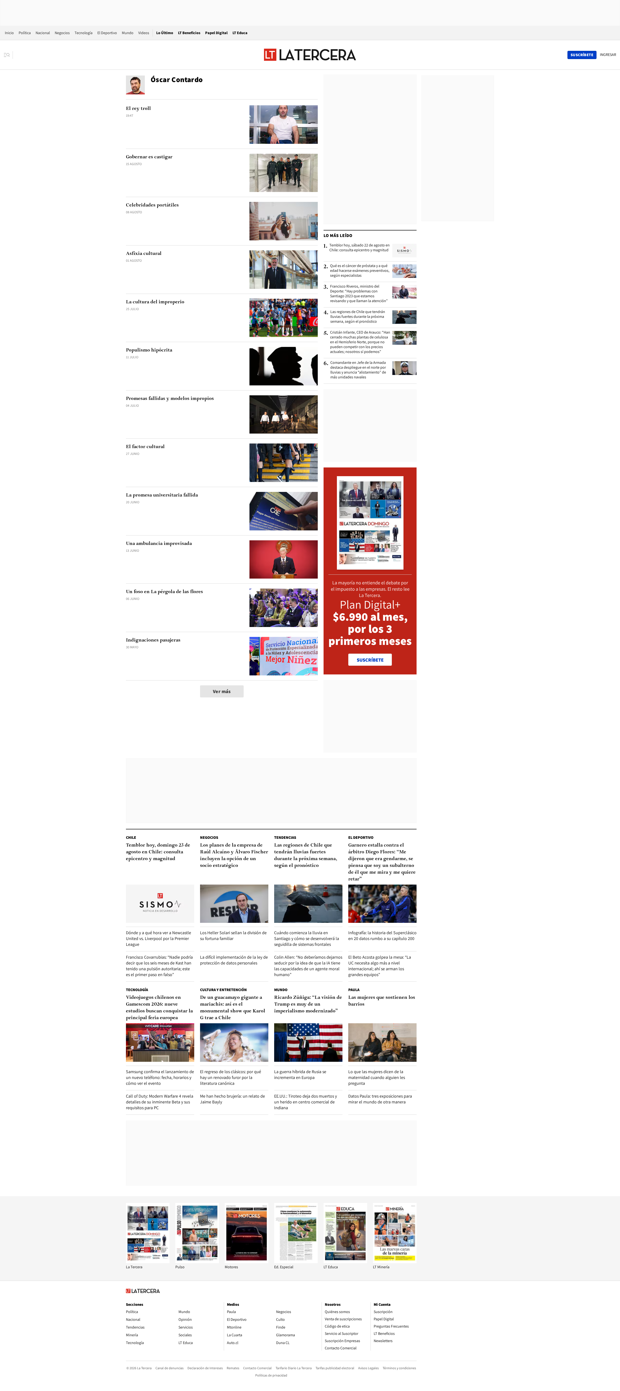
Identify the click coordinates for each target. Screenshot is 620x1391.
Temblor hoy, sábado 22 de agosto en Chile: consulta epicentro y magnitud (359, 247)
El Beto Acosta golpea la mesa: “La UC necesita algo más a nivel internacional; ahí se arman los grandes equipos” (379, 965)
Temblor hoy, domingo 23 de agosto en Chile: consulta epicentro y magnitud (158, 852)
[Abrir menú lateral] (8, 55)
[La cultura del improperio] (283, 318)
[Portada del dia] (370, 567)
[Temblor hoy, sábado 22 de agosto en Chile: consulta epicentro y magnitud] (404, 250)
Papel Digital (216, 32)
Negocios (62, 32)
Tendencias (285, 837)
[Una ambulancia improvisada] (283, 559)
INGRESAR (608, 55)
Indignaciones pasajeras (153, 640)
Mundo (127, 32)
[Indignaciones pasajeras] (283, 656)
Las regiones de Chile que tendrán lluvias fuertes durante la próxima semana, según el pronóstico (357, 316)
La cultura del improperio (155, 302)
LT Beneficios (189, 32)
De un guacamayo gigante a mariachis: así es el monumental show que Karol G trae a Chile (232, 1007)
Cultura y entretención (223, 989)
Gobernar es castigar (149, 157)
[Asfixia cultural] (283, 269)
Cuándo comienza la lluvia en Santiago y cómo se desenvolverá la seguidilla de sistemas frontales (306, 938)
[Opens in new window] (246, 1261)
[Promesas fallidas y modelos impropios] (283, 414)
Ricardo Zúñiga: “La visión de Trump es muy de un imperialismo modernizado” (308, 1004)
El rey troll (138, 108)
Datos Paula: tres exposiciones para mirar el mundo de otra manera (380, 1099)
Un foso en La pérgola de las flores (164, 591)
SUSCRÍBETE (370, 660)
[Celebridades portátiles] (283, 221)
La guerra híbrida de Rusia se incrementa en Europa (300, 1074)
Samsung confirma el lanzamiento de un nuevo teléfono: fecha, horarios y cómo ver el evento (160, 1077)
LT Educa (240, 32)
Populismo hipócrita (149, 350)
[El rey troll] (283, 124)
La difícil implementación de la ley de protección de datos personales (234, 960)
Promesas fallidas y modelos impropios (170, 398)
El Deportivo (107, 32)
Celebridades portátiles (152, 205)
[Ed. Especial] (296, 1261)
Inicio (9, 32)
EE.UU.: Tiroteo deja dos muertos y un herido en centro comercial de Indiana (305, 1101)
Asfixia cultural (144, 253)
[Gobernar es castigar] (283, 173)
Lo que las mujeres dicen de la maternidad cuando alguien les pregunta (376, 1077)
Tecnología (84, 32)
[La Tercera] (148, 1261)
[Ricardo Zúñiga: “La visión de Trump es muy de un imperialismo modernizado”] (308, 1042)
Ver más (222, 691)
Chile (131, 837)
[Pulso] (197, 1261)
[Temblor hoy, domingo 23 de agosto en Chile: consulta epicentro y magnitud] (160, 904)
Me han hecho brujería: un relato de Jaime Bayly (232, 1099)
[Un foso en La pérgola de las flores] (283, 607)
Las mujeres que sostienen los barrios (381, 1001)
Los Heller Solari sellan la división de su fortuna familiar (233, 935)
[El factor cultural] (283, 462)
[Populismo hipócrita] (283, 366)
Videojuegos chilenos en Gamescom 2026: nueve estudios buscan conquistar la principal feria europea (159, 1007)
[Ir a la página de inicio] (310, 54)
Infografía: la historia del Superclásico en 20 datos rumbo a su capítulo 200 (382, 935)
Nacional (43, 32)
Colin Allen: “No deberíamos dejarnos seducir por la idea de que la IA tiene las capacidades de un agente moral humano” (308, 965)
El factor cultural (145, 446)
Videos (143, 32)
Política (25, 32)
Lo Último (164, 32)
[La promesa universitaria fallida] (283, 511)
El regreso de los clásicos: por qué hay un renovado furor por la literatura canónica (230, 1077)
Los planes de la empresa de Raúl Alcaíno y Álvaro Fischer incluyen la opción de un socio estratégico (234, 855)
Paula (353, 989)
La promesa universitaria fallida (162, 495)
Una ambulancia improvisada (159, 543)
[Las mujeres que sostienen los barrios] (382, 1042)
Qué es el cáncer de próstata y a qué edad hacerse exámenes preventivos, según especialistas (359, 270)
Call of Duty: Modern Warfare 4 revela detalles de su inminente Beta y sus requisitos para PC (159, 1101)
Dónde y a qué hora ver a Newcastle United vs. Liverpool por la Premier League (158, 938)
